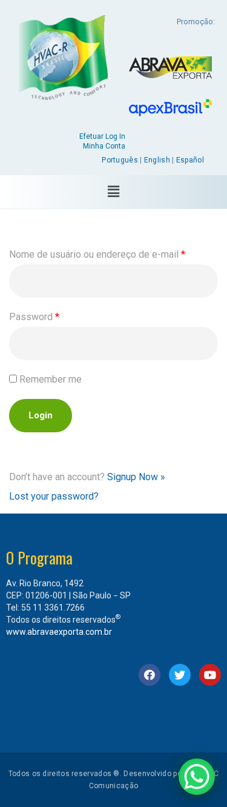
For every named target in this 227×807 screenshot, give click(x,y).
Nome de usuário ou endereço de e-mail (97, 254)
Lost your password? (54, 496)
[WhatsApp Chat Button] (197, 776)
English (157, 160)
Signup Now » (136, 477)
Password (34, 317)
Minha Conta (104, 146)
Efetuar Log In (102, 136)
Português (120, 160)
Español (190, 160)
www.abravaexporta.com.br (59, 632)
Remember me (50, 379)
